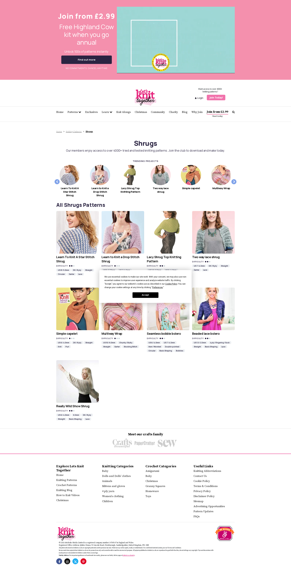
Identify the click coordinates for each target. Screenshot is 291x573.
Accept (145, 295)
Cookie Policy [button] (171, 284)
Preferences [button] (157, 287)
